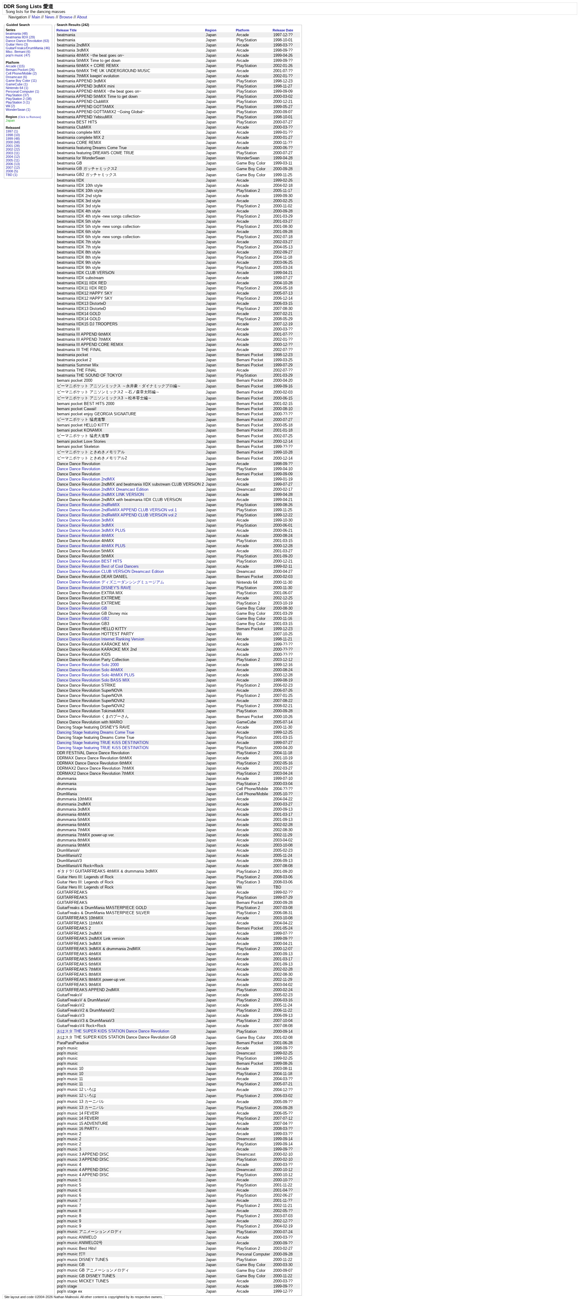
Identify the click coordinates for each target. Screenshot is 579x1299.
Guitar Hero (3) (17, 44)
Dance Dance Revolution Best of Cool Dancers (98, 566)
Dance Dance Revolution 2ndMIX (86, 479)
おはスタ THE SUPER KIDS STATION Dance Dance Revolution (113, 1031)
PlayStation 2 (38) (19, 99)
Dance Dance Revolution (78, 469)
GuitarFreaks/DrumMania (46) (28, 48)
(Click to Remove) (29, 117)
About (82, 17)
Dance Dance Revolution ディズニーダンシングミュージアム (110, 582)
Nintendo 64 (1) (17, 88)
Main (36, 17)
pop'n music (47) (18, 55)
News (50, 17)
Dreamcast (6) (16, 77)
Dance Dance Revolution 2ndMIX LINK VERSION (100, 494)
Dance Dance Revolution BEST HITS (89, 561)
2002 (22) (13, 149)
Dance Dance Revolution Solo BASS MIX (93, 680)
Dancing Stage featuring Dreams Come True (95, 732)
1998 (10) (13, 135)
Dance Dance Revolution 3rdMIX (85, 520)
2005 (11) (13, 160)
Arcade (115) (15, 66)
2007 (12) (13, 167)
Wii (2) (10, 106)
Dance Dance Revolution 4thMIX (85, 535)
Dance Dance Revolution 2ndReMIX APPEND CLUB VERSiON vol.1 (117, 510)
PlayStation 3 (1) (18, 102)
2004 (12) (13, 156)
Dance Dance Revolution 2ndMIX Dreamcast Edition (102, 489)
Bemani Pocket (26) (20, 70)
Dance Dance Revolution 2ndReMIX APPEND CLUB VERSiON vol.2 (117, 515)
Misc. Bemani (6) (18, 51)
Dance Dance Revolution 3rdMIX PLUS (91, 530)
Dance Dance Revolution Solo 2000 (88, 664)
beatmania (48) (17, 33)
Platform (242, 30)
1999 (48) (13, 138)
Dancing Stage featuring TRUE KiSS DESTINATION (102, 742)
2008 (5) (12, 171)
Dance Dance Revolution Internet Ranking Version (100, 639)
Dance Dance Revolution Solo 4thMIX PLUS (95, 675)
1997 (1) (12, 131)
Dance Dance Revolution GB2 (83, 618)
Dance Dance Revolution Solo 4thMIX (90, 670)
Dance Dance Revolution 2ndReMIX (88, 505)
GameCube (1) (17, 84)
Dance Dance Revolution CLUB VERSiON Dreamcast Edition (110, 571)
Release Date (283, 30)
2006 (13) (13, 164)
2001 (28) (13, 146)
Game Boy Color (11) (21, 80)
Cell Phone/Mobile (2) (21, 73)
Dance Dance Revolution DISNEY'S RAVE (94, 588)
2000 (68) (13, 142)
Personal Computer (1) (22, 91)
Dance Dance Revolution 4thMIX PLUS (91, 546)
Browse (65, 17)
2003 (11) (13, 153)
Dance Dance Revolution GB (82, 608)
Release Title (66, 30)
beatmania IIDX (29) (20, 37)
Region (211, 30)
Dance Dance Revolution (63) (27, 41)
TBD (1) (11, 175)
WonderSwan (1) (18, 109)
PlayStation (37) (17, 95)
